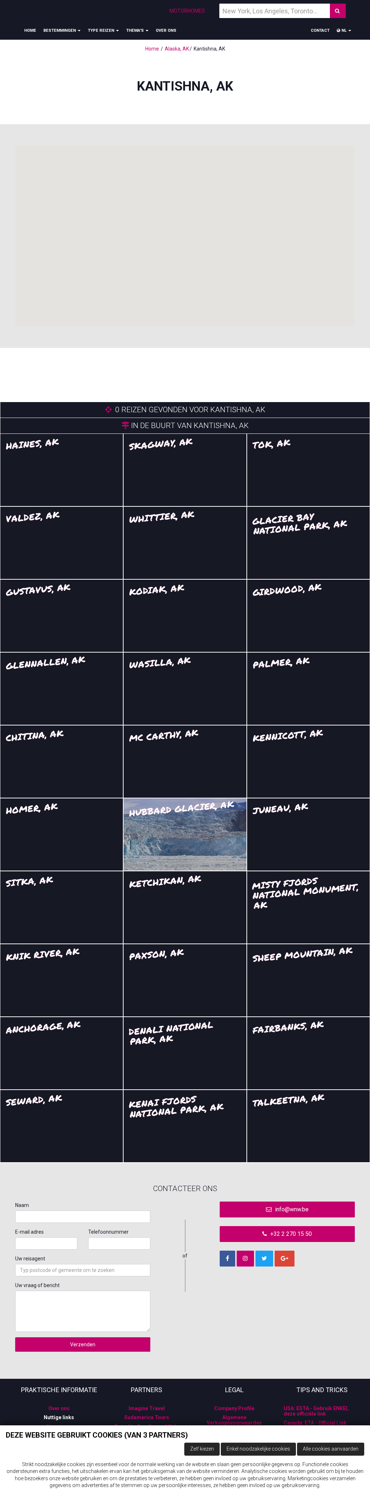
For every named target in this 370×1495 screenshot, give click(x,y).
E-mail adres (29, 1232)
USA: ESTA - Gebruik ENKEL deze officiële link (316, 1411)
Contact (320, 30)
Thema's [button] (135, 30)
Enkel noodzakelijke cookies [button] (258, 1449)
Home (30, 30)
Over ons (166, 30)
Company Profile (234, 1408)
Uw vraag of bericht (37, 1285)
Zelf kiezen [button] (202, 1449)
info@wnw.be (291, 1209)
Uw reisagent (30, 1258)
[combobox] (82, 1270)
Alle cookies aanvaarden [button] (330, 1449)
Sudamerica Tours (146, 1417)
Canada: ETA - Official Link (315, 1423)
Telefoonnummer (108, 1232)
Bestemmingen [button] (60, 30)
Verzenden (82, 1344)
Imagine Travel (147, 1408)
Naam (22, 1205)
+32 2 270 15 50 (290, 1233)
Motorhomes (187, 11)
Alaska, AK (177, 49)
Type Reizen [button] (101, 30)
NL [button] (344, 30)
